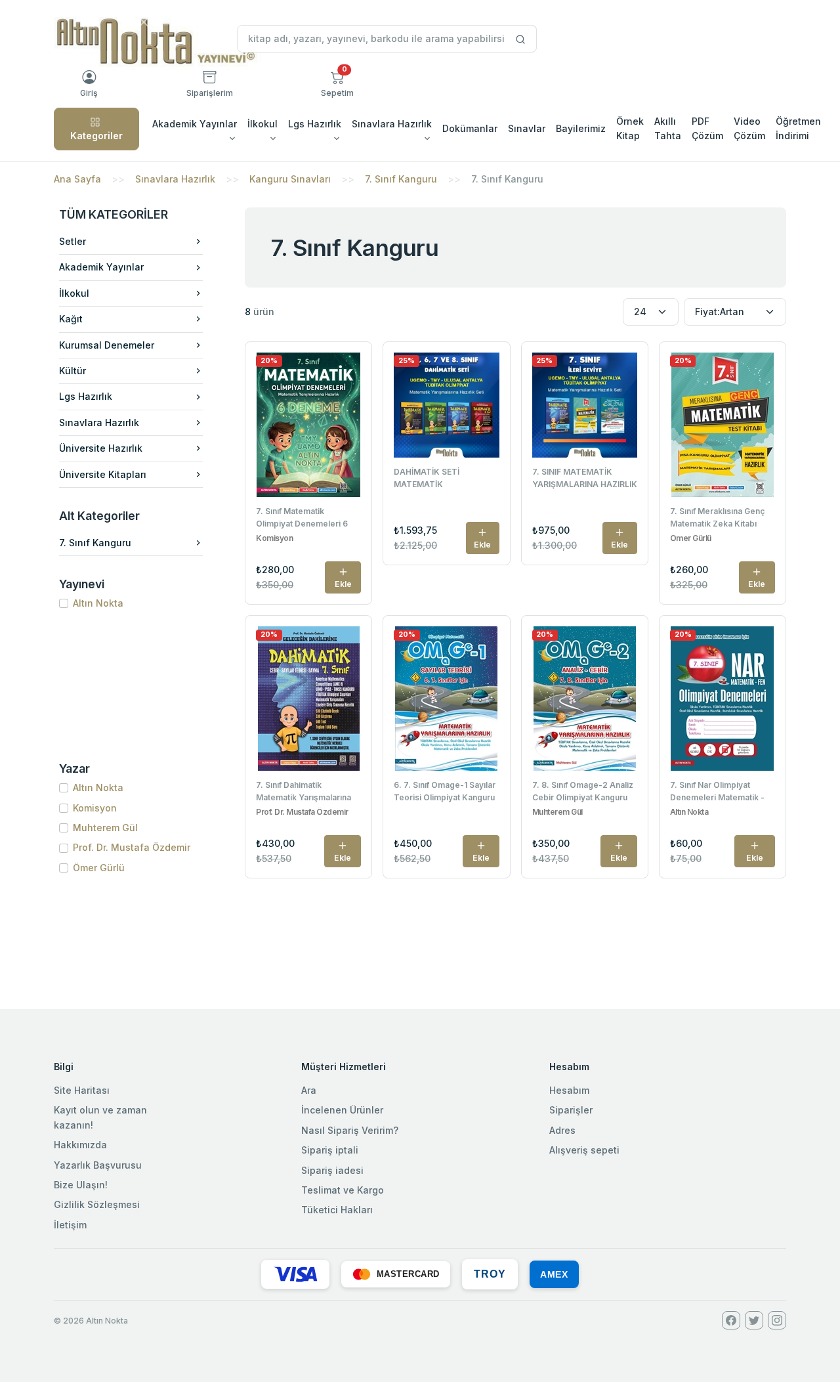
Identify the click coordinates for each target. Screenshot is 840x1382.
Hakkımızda (80, 1144)
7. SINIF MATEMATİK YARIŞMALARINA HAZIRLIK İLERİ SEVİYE (584, 479)
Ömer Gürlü (99, 867)
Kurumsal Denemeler (106, 345)
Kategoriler (96, 135)
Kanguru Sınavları (290, 178)
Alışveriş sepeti (584, 1149)
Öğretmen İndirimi (798, 128)
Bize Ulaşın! (81, 1184)
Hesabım (569, 1090)
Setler (72, 241)
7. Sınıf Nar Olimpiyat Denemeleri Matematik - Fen (717, 792)
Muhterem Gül (105, 827)
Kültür (72, 370)
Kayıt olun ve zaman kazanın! (100, 1117)
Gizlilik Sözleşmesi (97, 1204)
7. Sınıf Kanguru (401, 178)
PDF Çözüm (707, 128)
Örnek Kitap (630, 128)
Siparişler (571, 1109)
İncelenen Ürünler (342, 1109)
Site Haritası (82, 1090)
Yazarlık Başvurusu (98, 1165)
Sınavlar (526, 128)
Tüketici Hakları (337, 1209)
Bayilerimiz (581, 128)
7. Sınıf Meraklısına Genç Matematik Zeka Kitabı (717, 517)
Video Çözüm (749, 128)
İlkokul (74, 293)
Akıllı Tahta (667, 128)
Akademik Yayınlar (101, 266)
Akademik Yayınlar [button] (194, 123)
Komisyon (95, 807)
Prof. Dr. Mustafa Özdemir (131, 847)
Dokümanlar (469, 128)
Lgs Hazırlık (85, 396)
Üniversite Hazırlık (100, 448)
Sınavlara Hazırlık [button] (392, 123)
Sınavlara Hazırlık (175, 178)
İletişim (70, 1224)
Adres (562, 1130)
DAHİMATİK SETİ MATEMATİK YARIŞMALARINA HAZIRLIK (446, 479)
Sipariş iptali (329, 1149)
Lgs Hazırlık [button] (314, 123)
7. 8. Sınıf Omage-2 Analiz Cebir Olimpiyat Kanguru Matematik (582, 792)
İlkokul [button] (262, 123)
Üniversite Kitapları (102, 474)
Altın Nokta (98, 603)
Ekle (343, 584)
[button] (337, 84)
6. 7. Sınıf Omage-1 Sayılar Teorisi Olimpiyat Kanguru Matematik (444, 792)
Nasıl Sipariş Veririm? (349, 1130)
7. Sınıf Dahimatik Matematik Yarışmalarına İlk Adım (303, 792)
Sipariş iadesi (332, 1170)
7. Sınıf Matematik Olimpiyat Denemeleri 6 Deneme (302, 518)
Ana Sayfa (77, 178)
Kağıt (71, 318)
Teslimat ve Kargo (342, 1190)
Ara (308, 1090)
